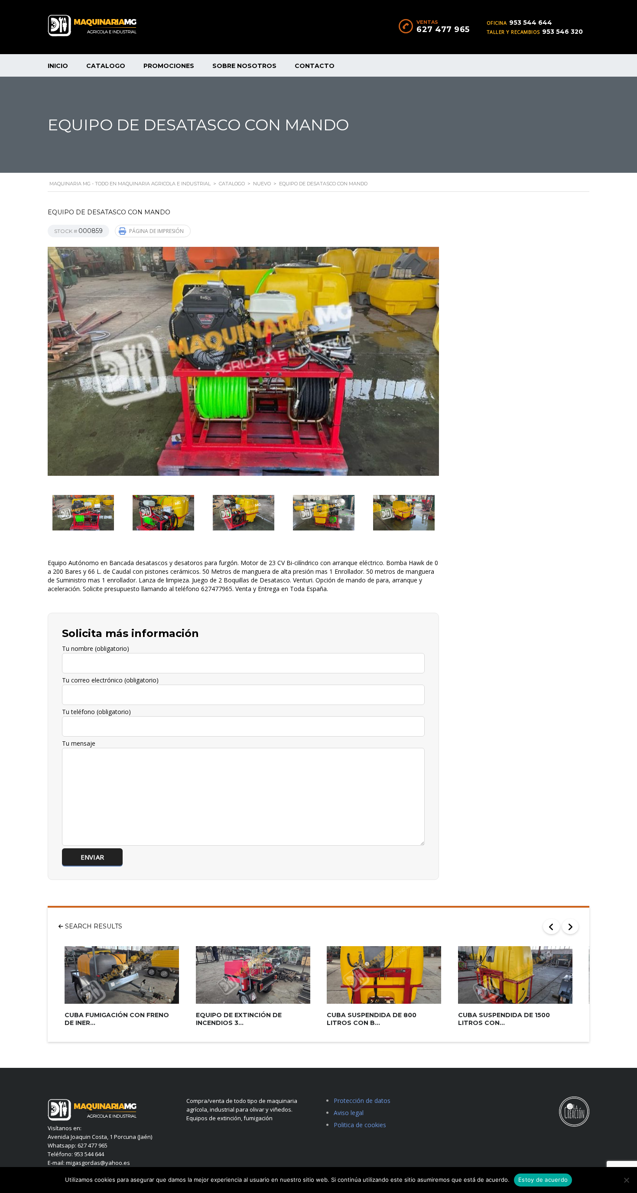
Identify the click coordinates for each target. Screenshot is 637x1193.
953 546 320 (562, 32)
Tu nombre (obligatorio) (95, 648)
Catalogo (105, 66)
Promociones (168, 66)
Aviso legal (349, 1113)
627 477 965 (443, 29)
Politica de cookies (360, 1125)
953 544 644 (530, 22)
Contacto (315, 66)
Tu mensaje (78, 743)
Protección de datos (362, 1100)
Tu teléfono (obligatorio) (96, 712)
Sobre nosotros (244, 66)
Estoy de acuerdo (543, 1179)
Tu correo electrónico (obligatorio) (110, 680)
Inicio (58, 66)
